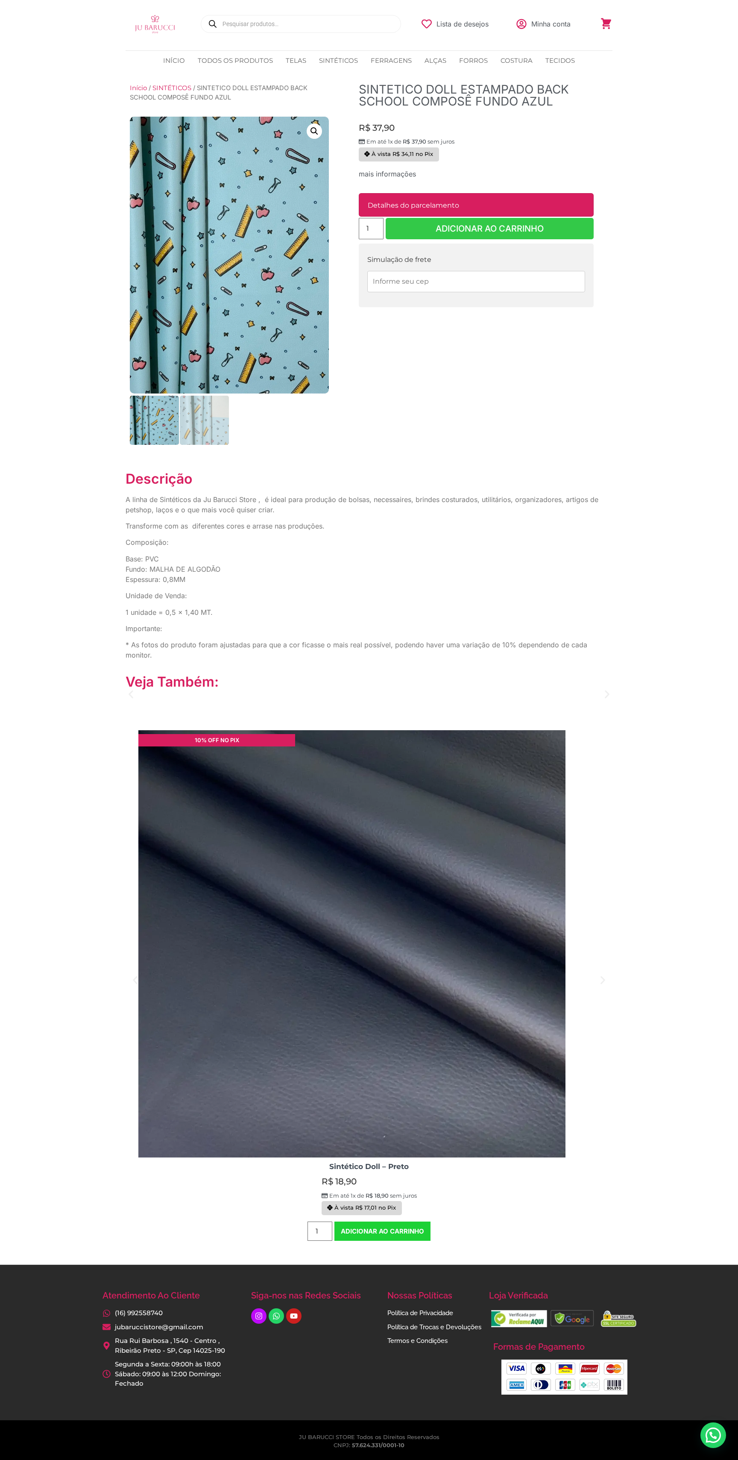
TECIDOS (560, 60)
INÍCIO (174, 60)
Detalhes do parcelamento (413, 205)
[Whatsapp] (276, 1316)
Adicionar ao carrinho (490, 228)
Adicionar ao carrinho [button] (382, 1231)
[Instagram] (258, 1316)
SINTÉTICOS (338, 60)
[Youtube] (294, 1316)
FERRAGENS (391, 60)
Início (138, 88)
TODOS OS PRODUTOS (235, 60)
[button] (314, 131)
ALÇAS (435, 60)
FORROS (473, 60)
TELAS (296, 60)
